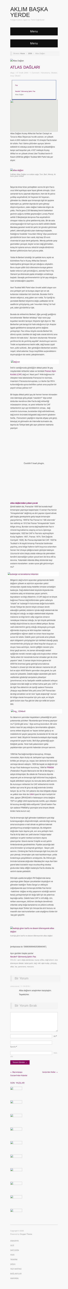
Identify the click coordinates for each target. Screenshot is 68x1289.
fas (16, 966)
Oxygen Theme (26, 1234)
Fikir (12, 1255)
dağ (35, 963)
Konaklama (45, 72)
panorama (22, 966)
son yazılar (17, 1083)
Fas (16, 85)
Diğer (12, 1264)
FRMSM (50, 767)
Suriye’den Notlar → (50, 1072)
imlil (39, 963)
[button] (34, 113)
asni (19, 959)
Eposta (13, 1046)
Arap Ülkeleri (15, 75)
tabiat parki (29, 963)
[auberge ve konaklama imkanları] (32, 574)
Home (22, 53)
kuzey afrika (39, 959)
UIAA (31, 794)
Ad (55, 1036)
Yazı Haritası (16, 1269)
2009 (30, 53)
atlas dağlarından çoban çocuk (24, 502)
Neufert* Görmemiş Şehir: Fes (25, 91)
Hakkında (14, 1278)
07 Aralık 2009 (22, 72)
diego (12, 72)
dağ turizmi (49, 959)
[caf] (34, 361)
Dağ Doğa (14, 1250)
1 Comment (34, 72)
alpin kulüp (45, 963)
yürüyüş (53, 963)
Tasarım (13, 1259)
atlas (12, 966)
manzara (30, 966)
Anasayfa (14, 1241)
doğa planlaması (28, 959)
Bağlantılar (16, 1274)
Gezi (12, 1245)
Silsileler (54, 72)
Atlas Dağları (25, 67)
